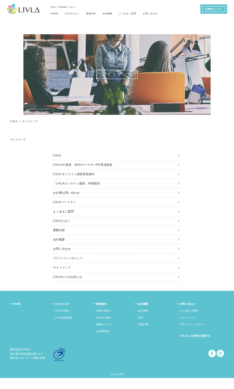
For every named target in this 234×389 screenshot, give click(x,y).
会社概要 (107, 13)
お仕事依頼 (102, 331)
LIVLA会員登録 (63, 317)
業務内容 (91, 13)
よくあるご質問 (127, 13)
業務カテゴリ (104, 324)
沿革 (140, 317)
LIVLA (57, 155)
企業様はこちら (213, 9)
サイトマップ (62, 267)
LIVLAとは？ (72, 13)
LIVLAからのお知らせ (67, 276)
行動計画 (143, 324)
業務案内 (101, 303)
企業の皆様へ (104, 310)
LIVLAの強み (61, 310)
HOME (54, 13)
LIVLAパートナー (64, 202)
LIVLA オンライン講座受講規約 (74, 174)
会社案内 (143, 310)
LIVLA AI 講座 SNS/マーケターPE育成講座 (82, 164)
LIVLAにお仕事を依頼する (195, 335)
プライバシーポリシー (68, 258)
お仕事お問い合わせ (66, 192)
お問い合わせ (150, 13)
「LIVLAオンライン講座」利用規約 (76, 183)
